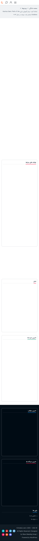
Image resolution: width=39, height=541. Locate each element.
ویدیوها (24, 8)
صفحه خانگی (33, 8)
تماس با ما (33, 516)
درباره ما (33, 519)
